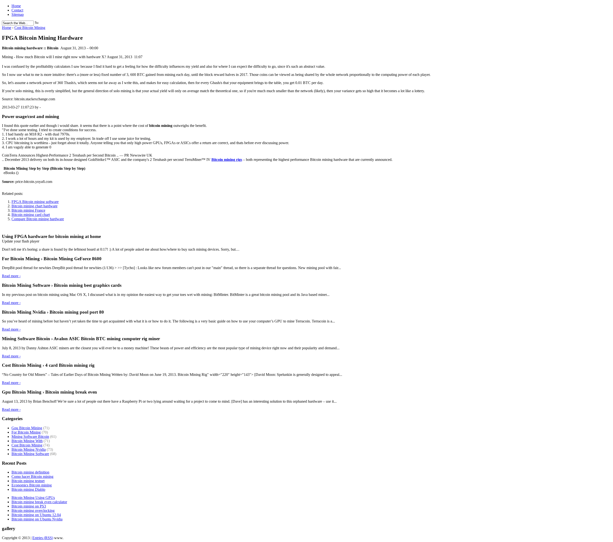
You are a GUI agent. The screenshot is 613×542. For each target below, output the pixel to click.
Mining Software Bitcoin (30, 437)
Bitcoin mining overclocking (33, 510)
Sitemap (17, 14)
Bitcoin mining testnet (28, 481)
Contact (17, 10)
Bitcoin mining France (28, 210)
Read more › (11, 276)
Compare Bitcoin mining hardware (37, 219)
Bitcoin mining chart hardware (34, 206)
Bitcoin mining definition (30, 472)
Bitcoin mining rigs (226, 160)
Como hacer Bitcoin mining (32, 476)
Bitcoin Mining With (27, 441)
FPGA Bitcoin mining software (35, 202)
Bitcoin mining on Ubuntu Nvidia (36, 519)
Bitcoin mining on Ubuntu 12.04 (36, 515)
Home (16, 6)
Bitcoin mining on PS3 (28, 506)
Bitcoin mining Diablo (28, 489)
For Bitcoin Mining (26, 432)
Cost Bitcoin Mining (29, 28)
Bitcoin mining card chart (30, 215)
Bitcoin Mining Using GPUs (33, 498)
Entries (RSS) (42, 538)
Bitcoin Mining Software (30, 454)
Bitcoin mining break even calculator (39, 502)
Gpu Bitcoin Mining (26, 428)
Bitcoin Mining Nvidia (28, 449)
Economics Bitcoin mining (31, 485)
